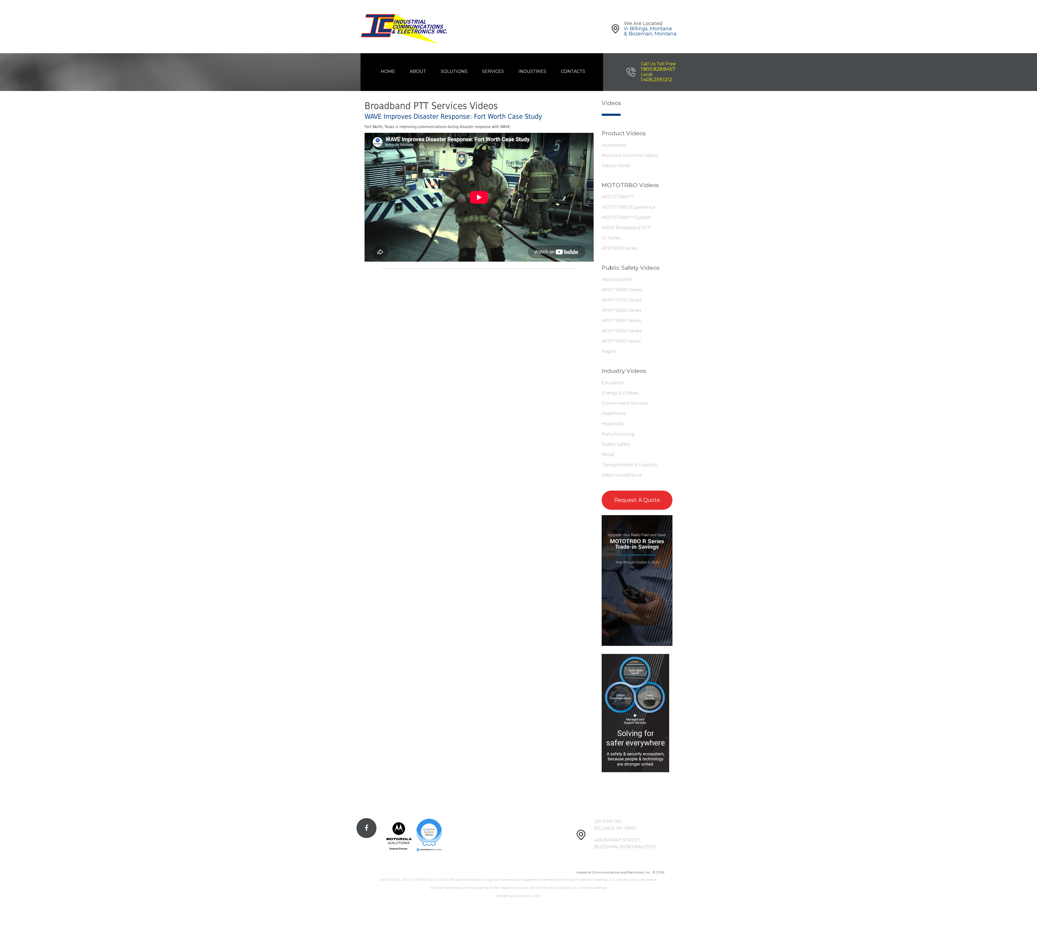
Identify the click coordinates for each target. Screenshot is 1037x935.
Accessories (614, 145)
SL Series (611, 238)
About (418, 71)
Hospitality (613, 423)
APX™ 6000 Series (621, 310)
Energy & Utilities (620, 393)
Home (388, 71)
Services (493, 71)
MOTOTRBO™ (618, 197)
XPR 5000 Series (619, 248)
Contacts (573, 71)
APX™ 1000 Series (621, 341)
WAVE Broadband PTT (626, 227)
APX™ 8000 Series (622, 289)
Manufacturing (618, 434)
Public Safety (616, 444)
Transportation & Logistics (629, 464)
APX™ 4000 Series (622, 330)
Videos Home (616, 165)
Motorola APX (617, 279)
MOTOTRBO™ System (626, 217)
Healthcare (614, 413)
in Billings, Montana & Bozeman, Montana (650, 31)
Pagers (609, 351)
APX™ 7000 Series (622, 300)
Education (613, 382)
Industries (532, 71)
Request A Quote (637, 500)
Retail (608, 454)
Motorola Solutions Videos (630, 155)
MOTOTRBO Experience (628, 207)
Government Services (625, 403)
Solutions (454, 71)
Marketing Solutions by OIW (518, 896)
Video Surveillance (622, 475)
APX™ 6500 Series (621, 320)
